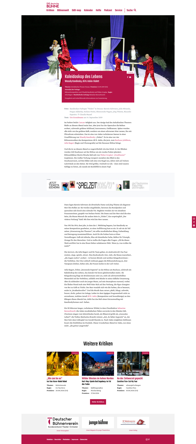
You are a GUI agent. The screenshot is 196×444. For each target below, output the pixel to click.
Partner (118, 1)
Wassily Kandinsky (87, 137)
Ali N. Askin (92, 296)
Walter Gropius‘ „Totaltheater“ (112, 155)
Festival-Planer (91, 5)
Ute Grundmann (76, 117)
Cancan (82, 122)
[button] (127, 77)
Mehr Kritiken (98, 402)
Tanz (49, 1)
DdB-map (76, 10)
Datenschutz (83, 439)
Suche (130, 10)
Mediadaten (120, 5)
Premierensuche (91, 1)
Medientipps (62, 5)
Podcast (108, 10)
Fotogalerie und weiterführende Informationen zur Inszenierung (86, 98)
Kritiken (50, 10)
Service (118, 10)
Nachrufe (61, 1)
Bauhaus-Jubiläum (122, 140)
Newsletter (58, 439)
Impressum (75, 439)
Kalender (88, 10)
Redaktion (50, 439)
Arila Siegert (69, 143)
